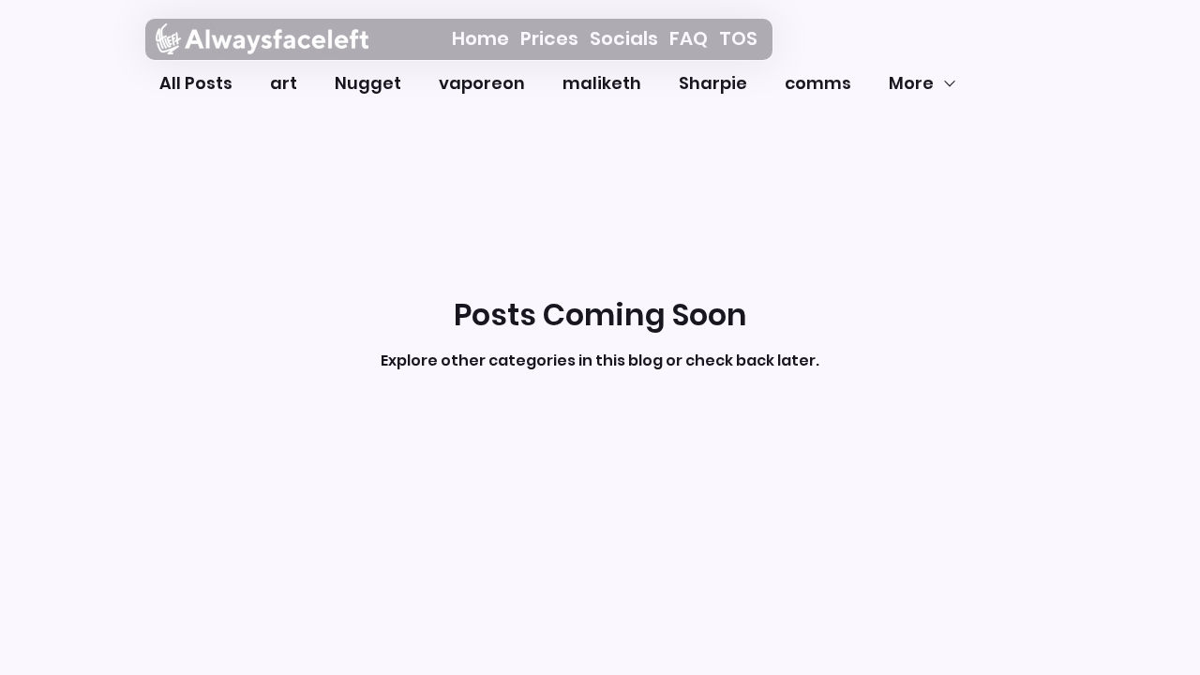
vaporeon (482, 83)
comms (818, 83)
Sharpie (713, 83)
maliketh (601, 83)
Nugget (368, 83)
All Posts (195, 83)
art (283, 83)
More (911, 83)
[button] (549, 38)
